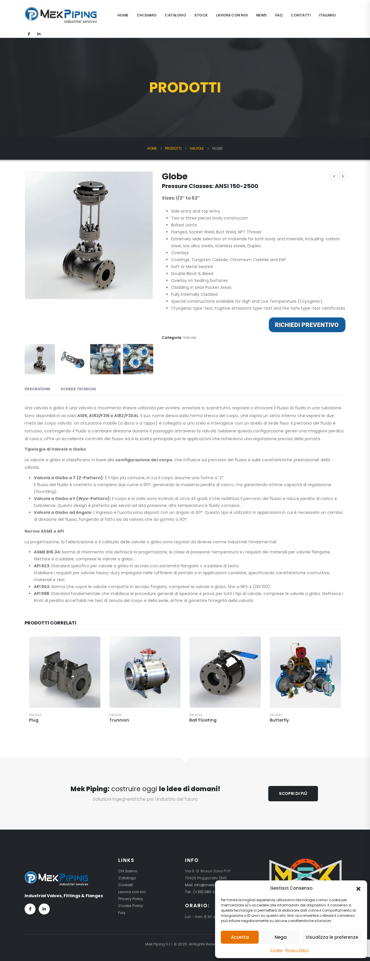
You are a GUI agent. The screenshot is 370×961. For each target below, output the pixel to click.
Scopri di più (293, 793)
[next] (343, 176)
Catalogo (175, 15)
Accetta (240, 937)
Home (122, 15)
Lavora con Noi (232, 15)
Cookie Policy (130, 905)
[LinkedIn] (39, 34)
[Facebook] (29, 34)
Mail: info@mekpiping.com (209, 884)
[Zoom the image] (56, 874)
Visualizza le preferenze (332, 937)
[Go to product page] (64, 672)
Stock (201, 15)
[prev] (334, 176)
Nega (281, 937)
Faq (279, 15)
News (261, 15)
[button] (358, 888)
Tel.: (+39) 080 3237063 (206, 891)
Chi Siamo (147, 15)
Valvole (189, 337)
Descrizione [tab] (37, 389)
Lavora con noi (132, 891)
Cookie (276, 950)
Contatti (300, 15)
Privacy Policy (297, 950)
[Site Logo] (61, 15)
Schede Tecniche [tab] (78, 389)
